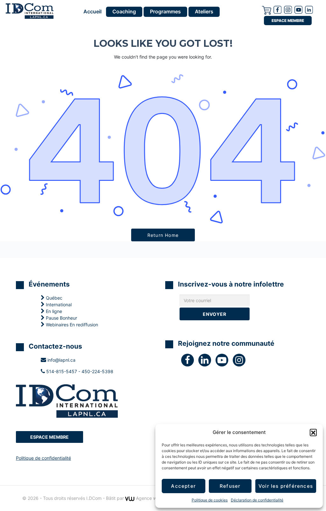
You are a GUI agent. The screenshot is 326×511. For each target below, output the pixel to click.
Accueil (92, 12)
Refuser (230, 486)
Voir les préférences (286, 486)
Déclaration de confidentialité (257, 500)
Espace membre (288, 20)
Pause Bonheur (61, 318)
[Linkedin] (309, 9)
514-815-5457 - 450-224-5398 (79, 371)
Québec (53, 298)
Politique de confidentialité (43, 458)
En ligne (53, 311)
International (58, 304)
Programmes (165, 11)
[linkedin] (207, 361)
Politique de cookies (210, 500)
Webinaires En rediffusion (71, 324)
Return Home (163, 235)
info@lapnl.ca (60, 360)
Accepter (183, 486)
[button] (313, 432)
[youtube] (298, 9)
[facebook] (277, 9)
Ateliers (204, 11)
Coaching (124, 11)
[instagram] (288, 9)
